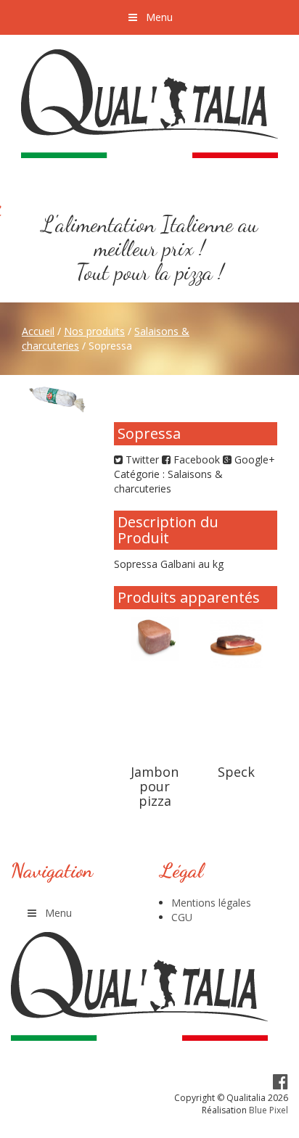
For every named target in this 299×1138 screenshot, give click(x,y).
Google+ (253, 459)
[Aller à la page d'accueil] (149, 103)
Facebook (195, 459)
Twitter (141, 459)
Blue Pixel (268, 1110)
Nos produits (94, 331)
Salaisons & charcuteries (168, 481)
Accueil (38, 331)
